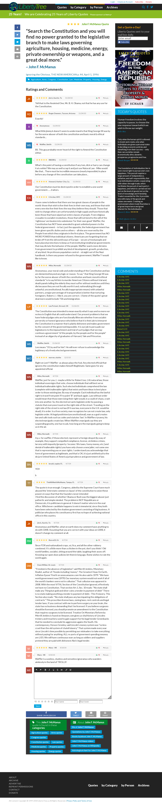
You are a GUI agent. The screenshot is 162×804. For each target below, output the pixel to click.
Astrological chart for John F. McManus (89, 750)
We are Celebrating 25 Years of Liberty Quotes (67, 14)
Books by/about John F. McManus (87, 736)
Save (38, 706)
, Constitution (62, 79)
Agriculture (36, 79)
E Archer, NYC (54, 197)
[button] (36, 670)
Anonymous (44, 126)
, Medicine (77, 79)
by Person (96, 7)
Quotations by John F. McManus (86, 731)
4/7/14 (55, 376)
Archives (112, 7)
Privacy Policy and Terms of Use (79, 801)
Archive (13, 780)
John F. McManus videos (82, 741)
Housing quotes (38, 751)
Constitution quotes (40, 742)
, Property (87, 79)
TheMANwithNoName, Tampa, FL (60, 482)
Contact (14, 789)
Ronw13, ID (122, 329)
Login (113, 2)
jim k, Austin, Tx (55, 98)
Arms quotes (56, 732)
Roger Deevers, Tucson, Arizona (61, 113)
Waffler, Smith (45, 144)
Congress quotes (38, 737)
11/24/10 (69, 98)
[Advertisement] (134, 250)
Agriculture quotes (39, 732)
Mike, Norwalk (54, 265)
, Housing (96, 79)
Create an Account (125, 2)
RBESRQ (52, 160)
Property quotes (57, 746)
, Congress (51, 79)
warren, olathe (54, 357)
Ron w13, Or (53, 540)
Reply (106, 98)
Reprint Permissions (21, 786)
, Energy (103, 79)
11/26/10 (75, 306)
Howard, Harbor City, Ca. (59, 181)
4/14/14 (63, 648)
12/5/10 (67, 357)
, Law (70, 79)
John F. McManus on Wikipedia (85, 745)
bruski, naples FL (55, 464)
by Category (78, 7)
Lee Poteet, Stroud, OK (58, 306)
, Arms (44, 79)
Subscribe (139, 2)
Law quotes (57, 742)
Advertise (15, 783)
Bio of (83, 727)
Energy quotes (55, 751)
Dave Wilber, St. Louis (46, 565)
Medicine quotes (38, 746)
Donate (149, 2)
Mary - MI (52, 648)
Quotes (62, 7)
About (13, 777)
